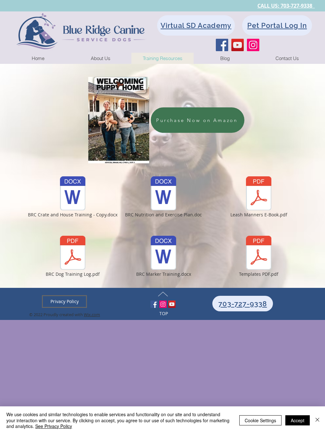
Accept (297, 420)
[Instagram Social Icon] (163, 304)
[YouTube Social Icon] (172, 304)
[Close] (317, 420)
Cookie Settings (260, 420)
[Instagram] (253, 45)
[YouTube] (237, 45)
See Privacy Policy (53, 426)
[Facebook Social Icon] (154, 304)
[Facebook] (222, 45)
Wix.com (92, 314)
